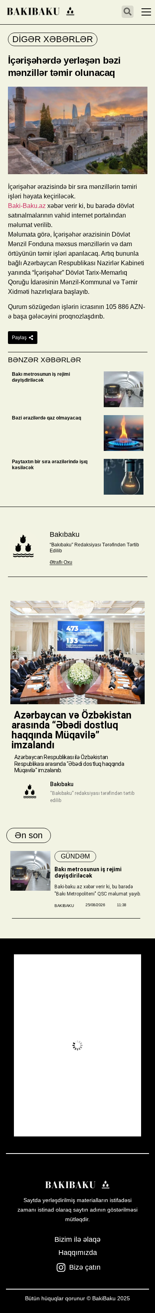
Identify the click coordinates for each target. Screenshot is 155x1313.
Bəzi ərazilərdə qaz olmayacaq (46, 418)
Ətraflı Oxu (61, 562)
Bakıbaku (64, 534)
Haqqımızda (77, 1253)
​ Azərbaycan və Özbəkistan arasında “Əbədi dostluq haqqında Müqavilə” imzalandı (72, 730)
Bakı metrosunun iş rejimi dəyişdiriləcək (41, 377)
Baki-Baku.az (27, 205)
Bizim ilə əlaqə (77, 1239)
